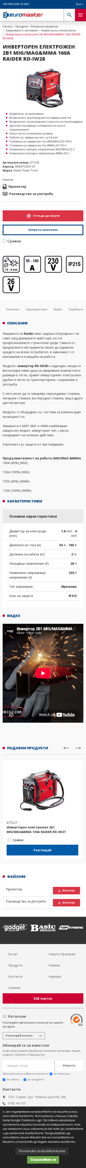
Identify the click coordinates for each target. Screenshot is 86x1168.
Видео (58, 309)
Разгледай (42, 850)
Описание (12, 309)
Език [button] (78, 4)
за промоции (62, 1074)
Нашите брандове (62, 954)
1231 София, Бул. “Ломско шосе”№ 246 (37, 1097)
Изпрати (69, 1065)
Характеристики (36, 309)
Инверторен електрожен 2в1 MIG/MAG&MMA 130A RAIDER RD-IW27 (36, 829)
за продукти (36, 1079)
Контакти (15, 976)
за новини (13, 1079)
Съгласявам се (43, 1160)
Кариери (55, 976)
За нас (13, 954)
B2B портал (43, 998)
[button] (69, 15)
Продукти (15, 965)
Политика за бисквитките (42, 1151)
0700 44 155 (17, 1103)
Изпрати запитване (43, 230)
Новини (54, 965)
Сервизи (14, 988)
